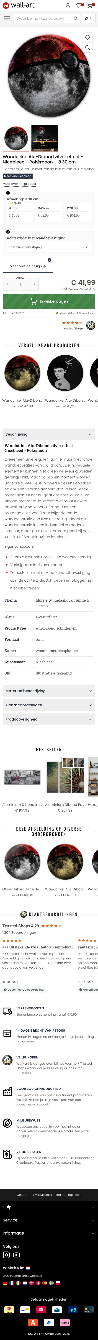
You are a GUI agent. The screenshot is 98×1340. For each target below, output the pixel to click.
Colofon (22, 1195)
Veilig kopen (27, 1057)
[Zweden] (51, 1283)
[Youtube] (16, 1255)
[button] (49, 75)
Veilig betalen (28, 1151)
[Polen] (58, 1283)
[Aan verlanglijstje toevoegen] (87, 37)
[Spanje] (44, 1283)
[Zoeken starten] (75, 18)
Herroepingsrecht (68, 1195)
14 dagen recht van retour (40, 1030)
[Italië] (18, 1283)
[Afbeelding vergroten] (87, 47)
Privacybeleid (42, 1195)
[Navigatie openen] (6, 18)
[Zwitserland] (38, 1283)
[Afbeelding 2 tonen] (44, 138)
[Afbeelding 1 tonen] (16, 138)
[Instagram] (6, 1255)
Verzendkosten (30, 1008)
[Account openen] (67, 5)
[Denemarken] (31, 1283)
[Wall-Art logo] (19, 5)
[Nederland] (25, 1283)
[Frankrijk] (11, 1283)
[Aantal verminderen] (7, 284)
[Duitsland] (5, 1283)
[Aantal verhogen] (34, 284)
